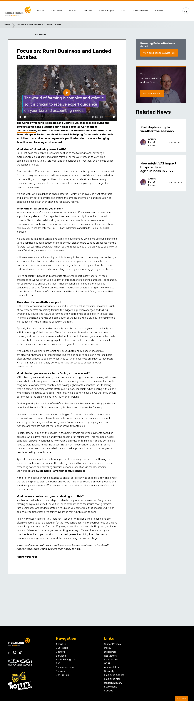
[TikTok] (20, 651)
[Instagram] (14, 651)
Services (61, 655)
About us (61, 644)
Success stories (65, 667)
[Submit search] (186, 11)
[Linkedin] (9, 651)
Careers (60, 671)
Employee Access (114, 675)
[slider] (57, 116)
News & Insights (65, 659)
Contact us (62, 675)
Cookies (108, 690)
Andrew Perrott (26, 130)
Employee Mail (112, 679)
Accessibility (111, 667)
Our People (62, 647)
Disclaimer (110, 651)
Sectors (60, 651)
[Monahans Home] (18, 11)
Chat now (181, 698)
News (7, 24)
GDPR (107, 663)
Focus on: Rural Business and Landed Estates (39, 24)
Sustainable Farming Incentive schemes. (61, 470)
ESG (58, 663)
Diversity (109, 671)
